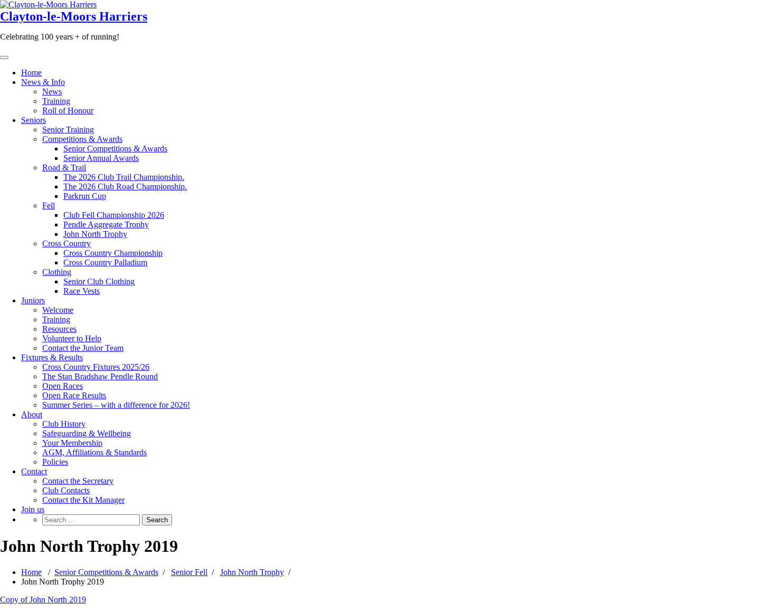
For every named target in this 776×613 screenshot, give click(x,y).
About (31, 414)
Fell (48, 205)
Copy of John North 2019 (43, 599)
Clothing (56, 271)
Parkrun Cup (84, 195)
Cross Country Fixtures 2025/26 (95, 366)
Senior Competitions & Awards (115, 148)
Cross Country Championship (113, 252)
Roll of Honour (67, 110)
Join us (32, 509)
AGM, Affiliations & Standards (94, 452)
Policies (55, 461)
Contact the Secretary (77, 480)
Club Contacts (66, 490)
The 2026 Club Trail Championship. (123, 177)
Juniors (33, 300)
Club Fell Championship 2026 (113, 214)
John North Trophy (95, 233)
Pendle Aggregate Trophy (106, 224)
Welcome (57, 309)
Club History (64, 423)
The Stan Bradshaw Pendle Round (100, 376)
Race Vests (81, 290)
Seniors (33, 120)
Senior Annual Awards (101, 158)
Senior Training (68, 129)
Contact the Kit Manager (83, 499)
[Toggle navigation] (4, 57)
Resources (59, 328)
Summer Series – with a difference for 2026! (116, 404)
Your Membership (72, 442)
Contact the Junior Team (83, 347)
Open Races (62, 385)
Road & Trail (64, 167)
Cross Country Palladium (105, 262)
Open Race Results (74, 395)
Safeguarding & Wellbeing (86, 433)
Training (56, 101)
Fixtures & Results (52, 357)
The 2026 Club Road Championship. (125, 186)
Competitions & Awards (82, 139)
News (52, 91)
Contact (34, 471)
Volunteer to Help (71, 338)
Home (31, 72)
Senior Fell (189, 572)
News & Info (43, 82)
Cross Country (66, 243)
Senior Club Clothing (99, 281)
